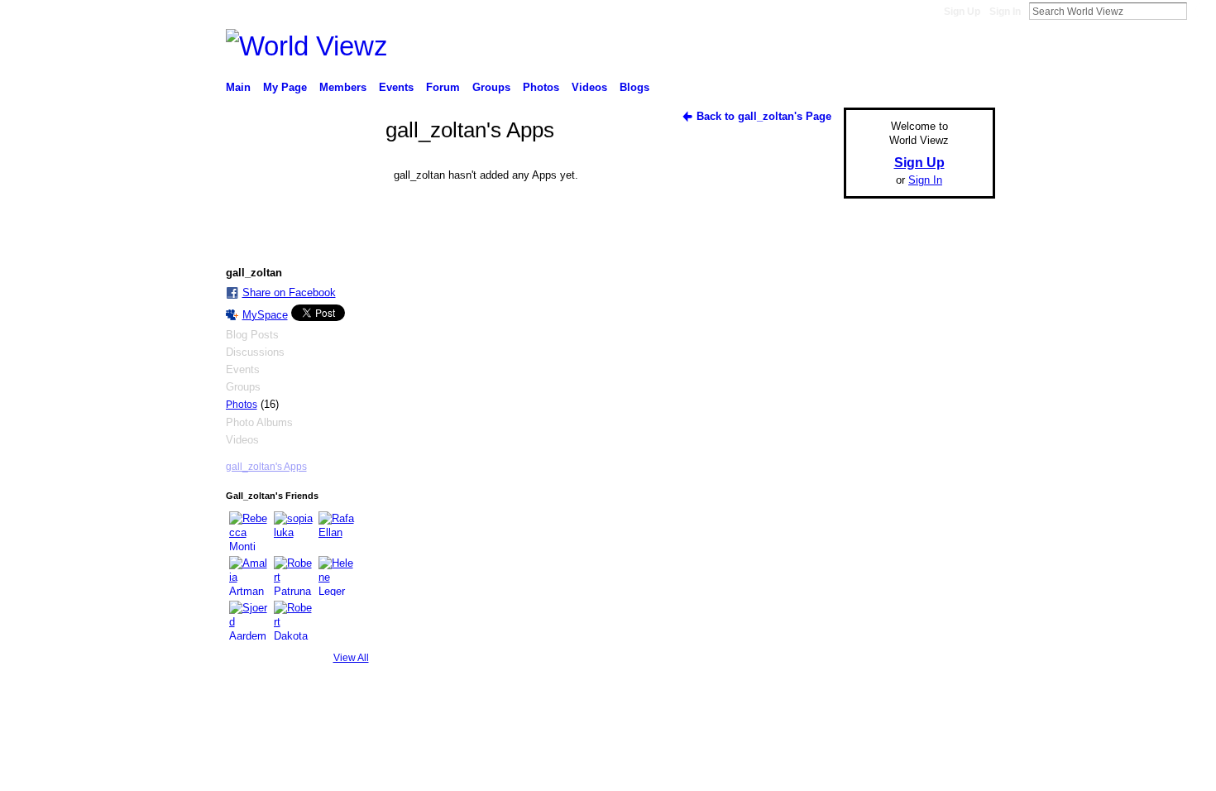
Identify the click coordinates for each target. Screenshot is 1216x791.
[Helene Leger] (338, 576)
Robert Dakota (347, 744)
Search (1200, 10)
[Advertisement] (914, 460)
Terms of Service (958, 744)
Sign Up (962, 11)
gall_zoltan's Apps (266, 466)
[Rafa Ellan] (338, 531)
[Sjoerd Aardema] (249, 620)
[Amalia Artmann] (249, 576)
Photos (241, 404)
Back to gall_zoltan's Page (764, 116)
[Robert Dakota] (294, 620)
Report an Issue (872, 744)
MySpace (265, 315)
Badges (807, 744)
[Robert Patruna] (294, 576)
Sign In (1005, 11)
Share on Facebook (289, 292)
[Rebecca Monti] (249, 531)
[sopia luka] (294, 531)
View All (351, 658)
